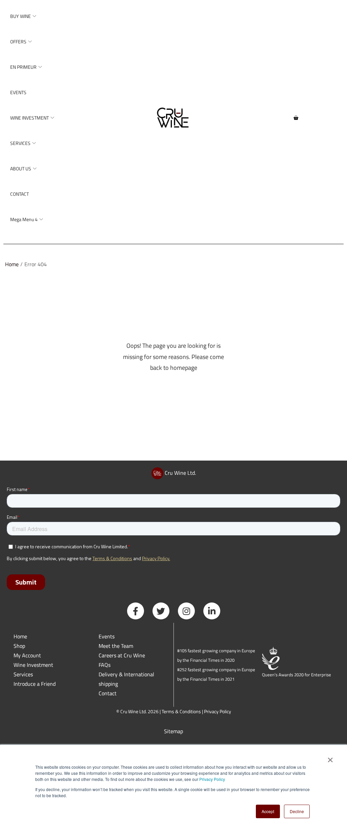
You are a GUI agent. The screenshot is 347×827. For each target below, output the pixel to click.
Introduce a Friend (35, 684)
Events (107, 636)
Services (23, 674)
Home (12, 264)
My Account (27, 655)
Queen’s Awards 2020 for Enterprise (296, 674)
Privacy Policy (212, 779)
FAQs (104, 665)
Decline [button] (297, 811)
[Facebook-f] (135, 610)
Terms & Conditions (181, 711)
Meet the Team (116, 646)
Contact (108, 693)
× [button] (329, 758)
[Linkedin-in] (211, 610)
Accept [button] (268, 811)
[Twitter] (160, 610)
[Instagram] (186, 610)
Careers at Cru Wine (122, 655)
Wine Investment (33, 665)
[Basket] (295, 117)
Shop (19, 646)
